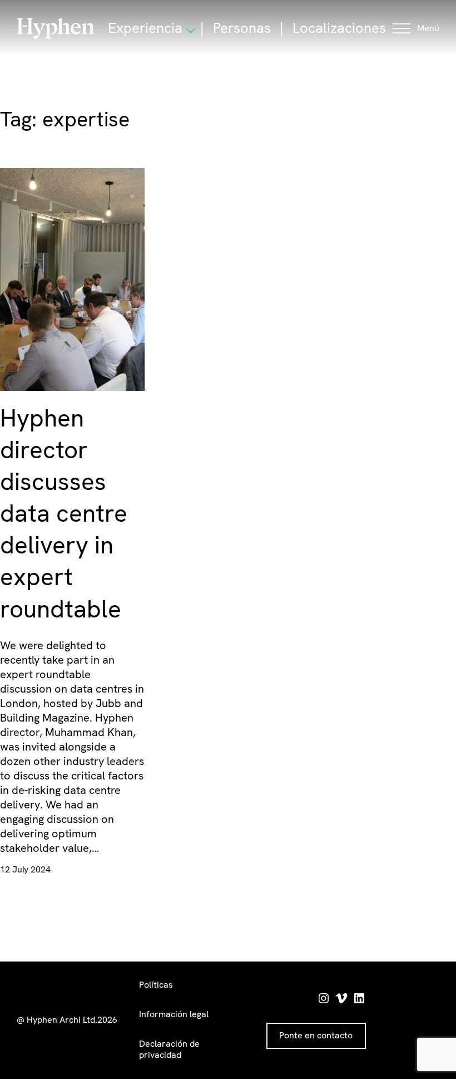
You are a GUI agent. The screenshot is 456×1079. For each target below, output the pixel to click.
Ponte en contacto (316, 1035)
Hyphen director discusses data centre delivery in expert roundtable (63, 513)
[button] (416, 29)
